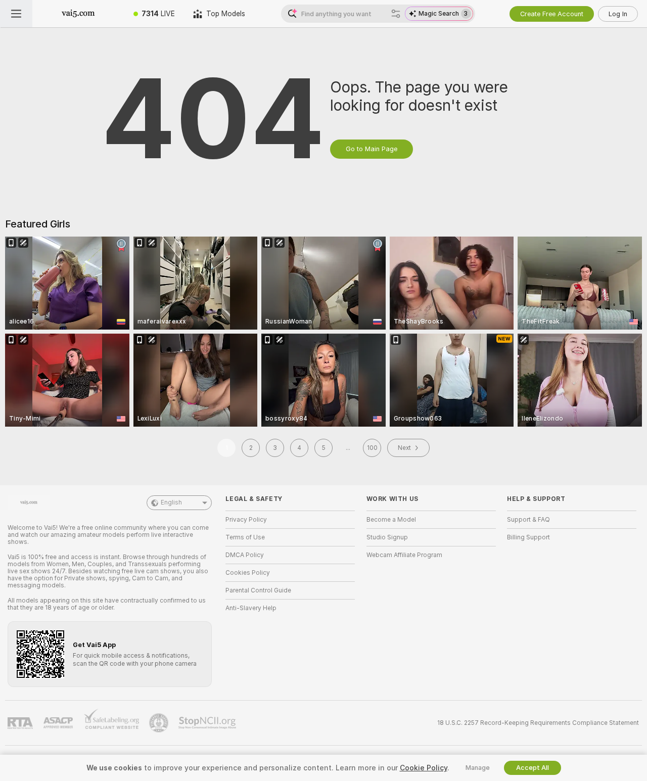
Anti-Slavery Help (250, 608)
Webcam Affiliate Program (404, 555)
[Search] (396, 14)
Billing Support (528, 537)
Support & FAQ (528, 519)
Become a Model (391, 519)
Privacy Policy (246, 519)
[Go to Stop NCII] (208, 723)
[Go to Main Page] (78, 13)
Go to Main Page (371, 149)
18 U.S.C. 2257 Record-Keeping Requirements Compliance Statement (538, 722)
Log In (618, 14)
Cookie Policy (423, 768)
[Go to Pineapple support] (159, 722)
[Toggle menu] (16, 13)
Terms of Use (245, 537)
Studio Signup (387, 537)
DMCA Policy (244, 555)
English (171, 502)
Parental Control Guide (258, 590)
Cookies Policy (247, 572)
